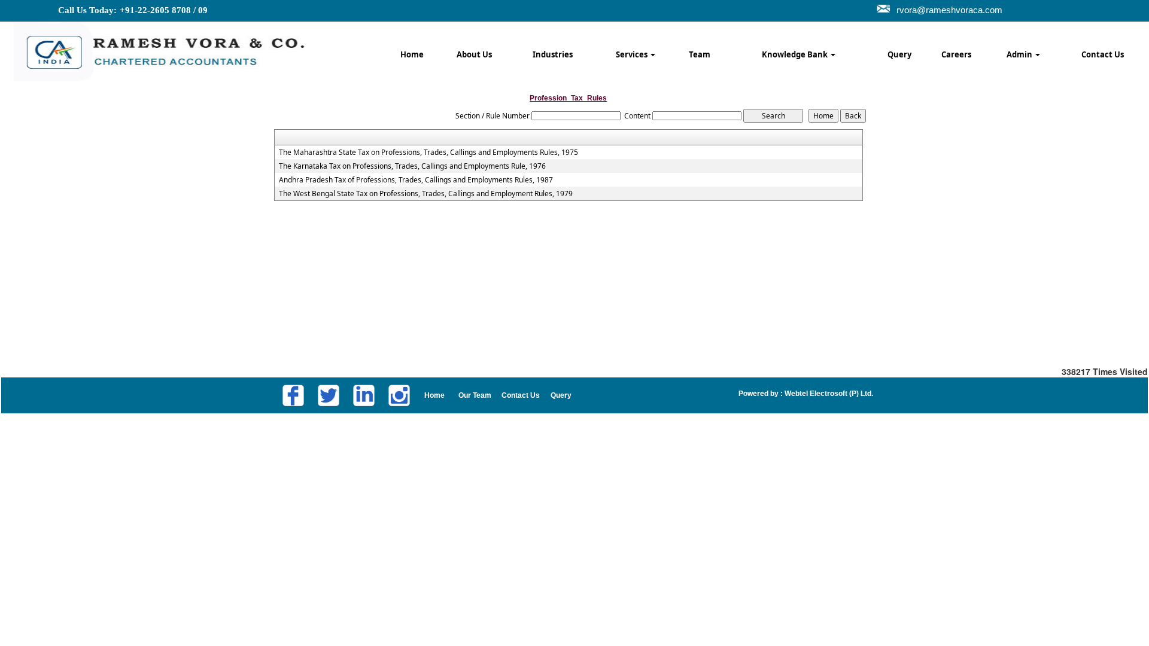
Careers (956, 54)
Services (632, 54)
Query (899, 54)
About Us (474, 54)
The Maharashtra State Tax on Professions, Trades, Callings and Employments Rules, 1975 (428, 152)
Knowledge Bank (795, 54)
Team (699, 54)
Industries (553, 54)
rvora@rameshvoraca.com (949, 10)
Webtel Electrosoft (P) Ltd (827, 393)
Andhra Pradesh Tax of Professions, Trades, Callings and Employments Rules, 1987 (416, 180)
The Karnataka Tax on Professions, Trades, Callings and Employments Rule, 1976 (412, 166)
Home (412, 54)
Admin (1020, 54)
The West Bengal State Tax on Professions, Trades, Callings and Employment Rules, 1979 (426, 194)
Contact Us (1102, 54)
